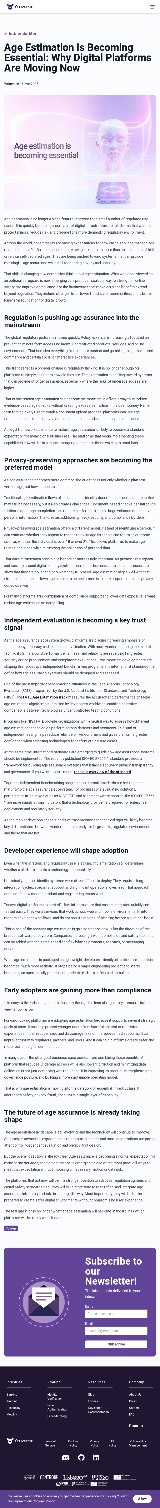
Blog (91, 1394)
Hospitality (13, 1407)
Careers (134, 1407)
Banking (12, 1394)
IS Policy (112, 1443)
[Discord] (65, 1457)
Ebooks (93, 1401)
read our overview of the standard (102, 772)
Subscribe (116, 1344)
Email (89, 1323)
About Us (135, 1394)
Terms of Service (50, 1443)
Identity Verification (55, 1396)
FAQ (132, 1414)
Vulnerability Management (138, 1443)
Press (133, 1401)
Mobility (12, 1414)
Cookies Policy (73, 1443)
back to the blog (22, 33)
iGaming (12, 1401)
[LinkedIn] (96, 1457)
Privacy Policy (95, 1443)
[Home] (20, 6)
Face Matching (57, 1416)
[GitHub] (81, 1457)
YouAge (11, 1228)
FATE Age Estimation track (45, 697)
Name (89, 1306)
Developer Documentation (98, 1410)
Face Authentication (57, 1407)
